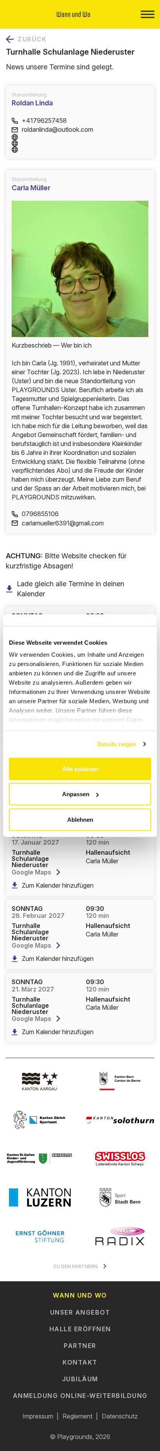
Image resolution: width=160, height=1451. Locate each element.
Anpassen (75, 794)
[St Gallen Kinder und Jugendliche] (40, 1158)
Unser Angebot (80, 1312)
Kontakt (80, 1362)
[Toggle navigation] (147, 14)
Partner (80, 1345)
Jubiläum (80, 1379)
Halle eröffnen (80, 1329)
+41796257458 (44, 120)
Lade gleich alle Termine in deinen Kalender (70, 589)
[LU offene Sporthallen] (40, 1197)
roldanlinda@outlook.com (57, 129)
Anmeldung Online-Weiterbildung (80, 1395)
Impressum (38, 1416)
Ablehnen (80, 819)
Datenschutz (120, 1416)
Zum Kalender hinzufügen (58, 885)
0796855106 (40, 514)
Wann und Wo (80, 1295)
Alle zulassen (80, 768)
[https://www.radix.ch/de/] (120, 1235)
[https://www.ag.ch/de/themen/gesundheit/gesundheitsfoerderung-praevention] (40, 1080)
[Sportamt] (40, 1119)
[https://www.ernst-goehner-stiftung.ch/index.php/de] (40, 1235)
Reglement (77, 1416)
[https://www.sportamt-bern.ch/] (120, 1197)
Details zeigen (116, 744)
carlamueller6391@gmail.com (63, 523)
